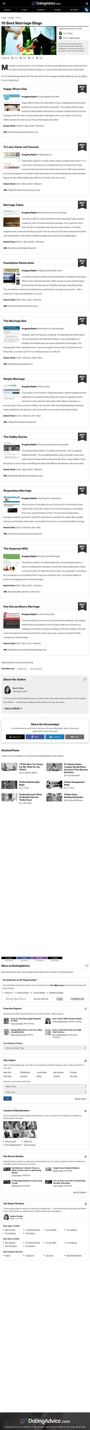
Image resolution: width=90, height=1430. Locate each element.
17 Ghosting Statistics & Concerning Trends (27, 1181)
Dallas (39, 1076)
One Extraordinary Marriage (21, 606)
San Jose (73, 1076)
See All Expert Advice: (13, 1043)
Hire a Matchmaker (13, 1144)
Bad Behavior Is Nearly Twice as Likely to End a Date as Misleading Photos (26, 1170)
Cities (24, 10)
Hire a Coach (10, 1141)
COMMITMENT (22, 669)
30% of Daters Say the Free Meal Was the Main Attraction (69, 1181)
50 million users (57, 985)
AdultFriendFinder (73, 1255)
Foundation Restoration (18, 263)
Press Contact (30, 1144)
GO (7, 1098)
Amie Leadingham (59, 1021)
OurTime (49, 1255)
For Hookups (10, 1233)
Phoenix (56, 1076)
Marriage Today (13, 205)
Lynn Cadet (16, 1175)
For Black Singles (33, 1229)
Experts (41, 10)
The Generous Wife (15, 548)
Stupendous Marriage (17, 490)
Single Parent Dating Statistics (66, 1168)
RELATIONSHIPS (36, 669)
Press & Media (39, 992)
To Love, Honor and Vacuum (21, 147)
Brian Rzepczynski (18, 1034)
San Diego (7, 1076)
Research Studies (56, 992)
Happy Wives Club (15, 89)
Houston (23, 1076)
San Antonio (58, 1072)
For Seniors (30, 1233)
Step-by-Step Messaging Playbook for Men (26, 1019)
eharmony (30, 1255)
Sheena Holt (58, 1170)
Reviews (74, 10)
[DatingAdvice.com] (46, 3)
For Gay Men (51, 1229)
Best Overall (10, 1229)
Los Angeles (42, 1072)
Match (7, 1255)
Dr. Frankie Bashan (60, 1034)
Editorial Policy (23, 992)
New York (7, 1072)
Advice (7, 10)
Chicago (73, 1072)
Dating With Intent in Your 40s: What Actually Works (26, 1031)
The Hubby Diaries (15, 437)
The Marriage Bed (14, 321)
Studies (57, 10)
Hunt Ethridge (16, 1023)
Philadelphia (25, 1072)
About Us (9, 992)
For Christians (11, 1246)
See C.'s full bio (12, 708)
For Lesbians (71, 1229)
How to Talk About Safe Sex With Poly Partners (66, 1031)
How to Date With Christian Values (67, 1018)
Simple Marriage (14, 379)
